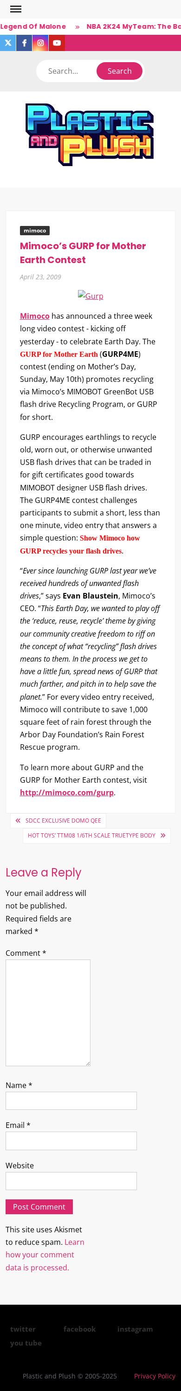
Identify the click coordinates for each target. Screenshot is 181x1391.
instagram (135, 1328)
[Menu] (15, 9)
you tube (26, 1342)
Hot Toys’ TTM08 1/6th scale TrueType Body (91, 835)
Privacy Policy (154, 1376)
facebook (80, 1328)
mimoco (35, 230)
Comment (26, 953)
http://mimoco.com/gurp (67, 792)
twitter (23, 1328)
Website (20, 1165)
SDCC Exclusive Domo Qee (63, 820)
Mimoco (35, 316)
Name (19, 1085)
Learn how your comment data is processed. (45, 1254)
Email (18, 1125)
